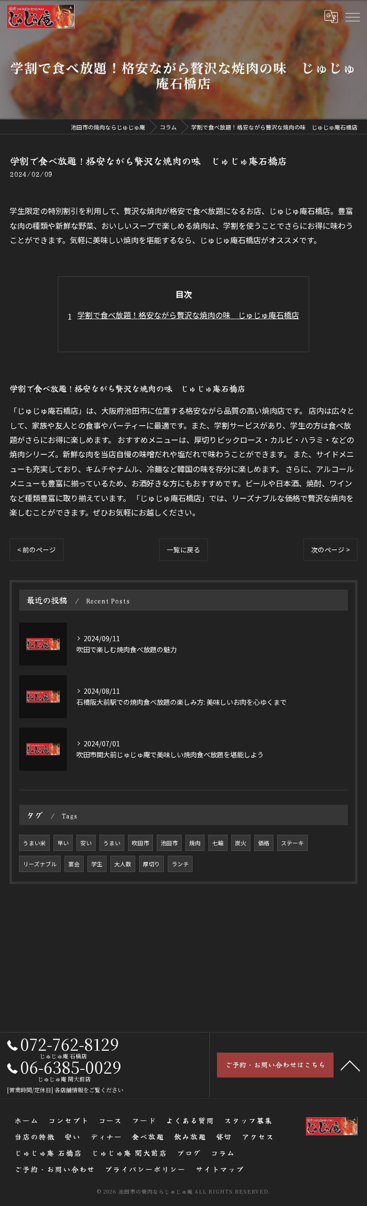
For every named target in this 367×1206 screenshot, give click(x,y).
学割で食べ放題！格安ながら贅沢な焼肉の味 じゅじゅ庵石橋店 (188, 315)
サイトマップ (219, 1169)
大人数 (122, 864)
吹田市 (140, 843)
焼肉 (195, 843)
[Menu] (352, 16)
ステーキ (292, 843)
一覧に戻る (183, 549)
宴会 (74, 864)
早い (63, 843)
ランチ (180, 864)
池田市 (169, 843)
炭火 (241, 843)
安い (86, 843)
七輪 (218, 843)
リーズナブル (40, 864)
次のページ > (330, 549)
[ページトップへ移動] (350, 1065)
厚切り (151, 864)
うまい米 (34, 843)
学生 (97, 864)
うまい (111, 843)
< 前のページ (36, 549)
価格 (264, 843)
